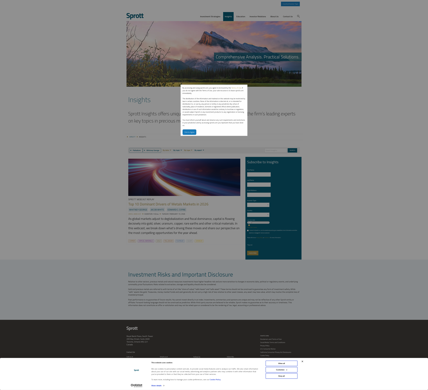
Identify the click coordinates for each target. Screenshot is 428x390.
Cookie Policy (215, 379)
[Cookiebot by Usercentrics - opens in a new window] (136, 385)
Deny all (281, 376)
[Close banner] (302, 361)
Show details (156, 386)
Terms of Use (236, 87)
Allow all (281, 363)
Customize (280, 370)
